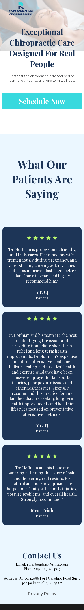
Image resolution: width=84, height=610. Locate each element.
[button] (66, 11)
